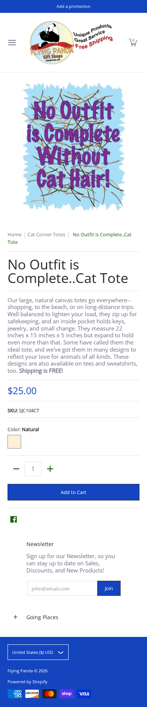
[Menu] (12, 42)
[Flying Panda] (71, 42)
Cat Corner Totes (46, 234)
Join (109, 588)
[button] (133, 42)
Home (14, 234)
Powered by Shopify (27, 681)
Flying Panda (20, 670)
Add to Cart (73, 492)
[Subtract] (16, 468)
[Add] (49, 468)
